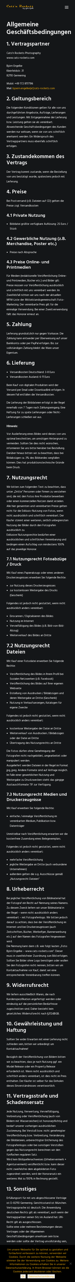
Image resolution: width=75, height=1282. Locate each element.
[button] (66, 7)
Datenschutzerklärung (41, 1276)
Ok (23, 1276)
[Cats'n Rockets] (20, 7)
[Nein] (70, 1263)
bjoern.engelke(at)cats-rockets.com (34, 88)
